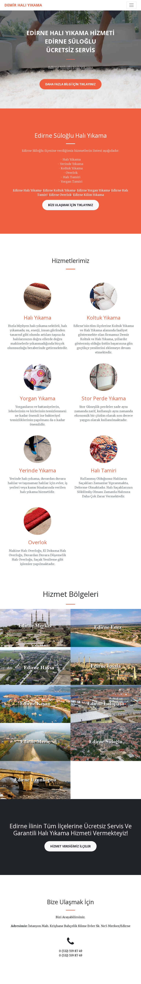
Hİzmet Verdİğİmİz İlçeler (70, 846)
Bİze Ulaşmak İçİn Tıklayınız (70, 205)
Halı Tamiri (103, 470)
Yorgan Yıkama (37, 398)
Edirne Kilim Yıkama (88, 195)
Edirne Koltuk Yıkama (59, 190)
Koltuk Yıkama (103, 317)
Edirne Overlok (60, 195)
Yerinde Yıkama (37, 470)
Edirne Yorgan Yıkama (93, 190)
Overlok (37, 542)
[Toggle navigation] (131, 5)
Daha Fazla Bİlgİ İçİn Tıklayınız (70, 84)
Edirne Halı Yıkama (27, 190)
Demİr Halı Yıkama (23, 5)
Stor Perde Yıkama (104, 398)
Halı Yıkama (37, 317)
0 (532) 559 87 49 (70, 951)
